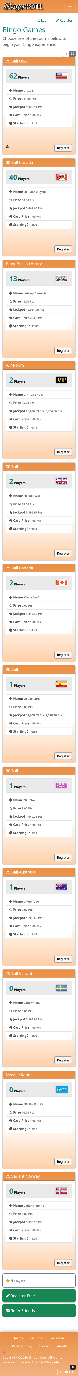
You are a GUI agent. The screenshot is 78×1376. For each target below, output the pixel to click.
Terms (18, 1338)
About (61, 1346)
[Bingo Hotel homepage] (28, 6)
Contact (45, 1346)
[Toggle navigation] (70, 7)
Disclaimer (56, 1338)
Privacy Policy (22, 1346)
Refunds (35, 1338)
